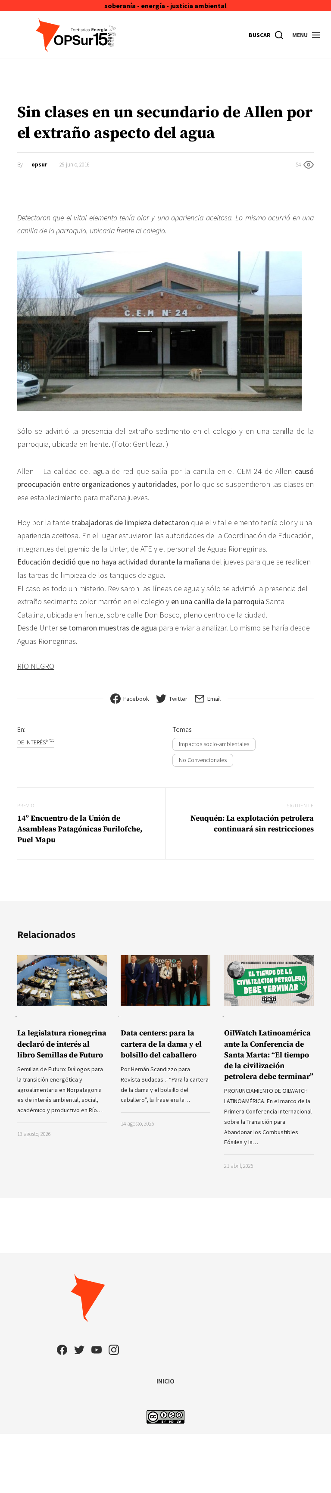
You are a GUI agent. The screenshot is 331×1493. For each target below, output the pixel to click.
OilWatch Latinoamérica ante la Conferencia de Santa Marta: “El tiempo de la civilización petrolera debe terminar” (268, 1055)
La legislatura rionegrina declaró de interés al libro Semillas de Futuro (61, 1044)
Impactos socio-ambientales (214, 744)
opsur (39, 164)
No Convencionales (203, 760)
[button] (307, 35)
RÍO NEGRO (35, 666)
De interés (35, 742)
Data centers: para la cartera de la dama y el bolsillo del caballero (161, 1044)
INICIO (165, 1381)
